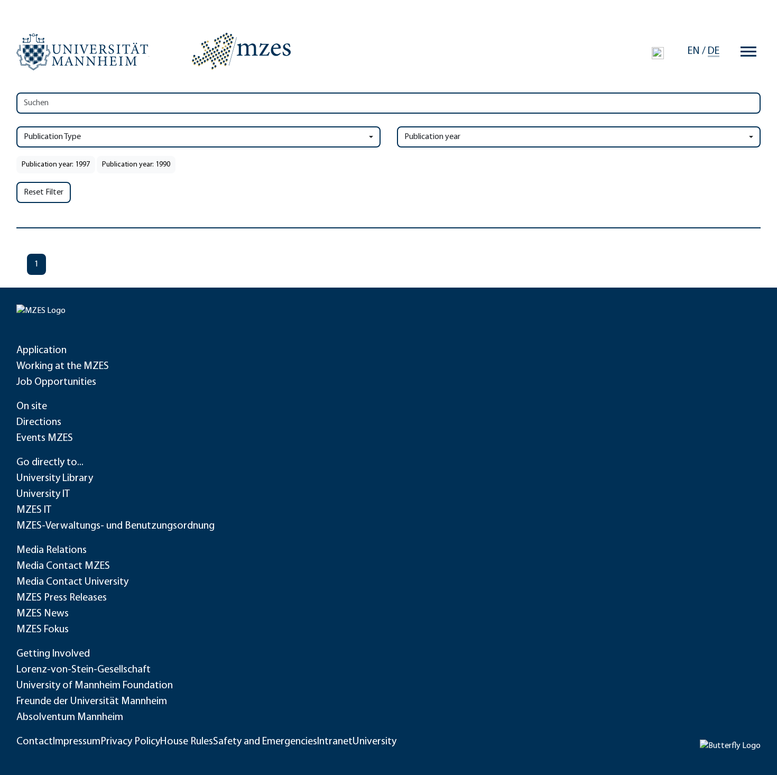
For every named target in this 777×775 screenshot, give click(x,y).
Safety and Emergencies (265, 741)
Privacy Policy (130, 741)
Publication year (432, 137)
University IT (43, 494)
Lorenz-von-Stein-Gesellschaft (83, 670)
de (713, 51)
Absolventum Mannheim (69, 717)
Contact (34, 741)
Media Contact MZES (63, 566)
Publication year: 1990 (136, 165)
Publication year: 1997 (56, 165)
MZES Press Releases (61, 598)
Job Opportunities (56, 382)
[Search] (658, 53)
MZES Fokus (42, 629)
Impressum (76, 741)
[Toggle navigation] (748, 51)
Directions (38, 422)
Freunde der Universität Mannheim (91, 701)
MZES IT (33, 510)
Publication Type (52, 137)
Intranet (335, 741)
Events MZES (44, 438)
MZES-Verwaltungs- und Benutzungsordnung (115, 526)
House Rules (186, 741)
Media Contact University (72, 582)
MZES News (42, 613)
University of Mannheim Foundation (94, 685)
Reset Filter (43, 192)
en (694, 51)
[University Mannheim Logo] (83, 52)
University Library (54, 478)
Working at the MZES (62, 366)
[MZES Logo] (241, 51)
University (374, 741)
